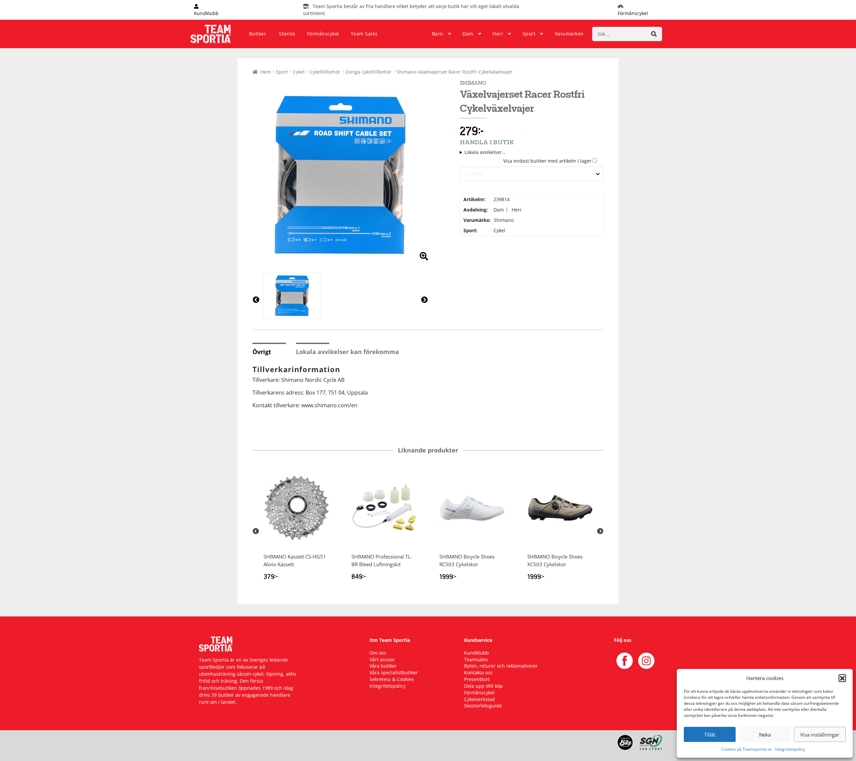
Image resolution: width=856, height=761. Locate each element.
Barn (437, 33)
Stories (287, 33)
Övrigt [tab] (261, 352)
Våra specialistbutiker (393, 672)
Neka (765, 734)
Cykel (299, 72)
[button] (842, 678)
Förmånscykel (323, 33)
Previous (255, 531)
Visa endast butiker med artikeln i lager (547, 161)
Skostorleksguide (483, 705)
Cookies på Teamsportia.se (746, 749)
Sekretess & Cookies (391, 679)
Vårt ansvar (382, 659)
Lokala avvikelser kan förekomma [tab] (347, 352)
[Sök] (654, 34)
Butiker (257, 33)
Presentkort (477, 679)
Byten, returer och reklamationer (501, 666)
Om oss (377, 653)
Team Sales (364, 33)
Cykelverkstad (479, 699)
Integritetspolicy (790, 749)
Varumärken (569, 33)
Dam (467, 33)
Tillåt (709, 734)
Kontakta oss (478, 672)
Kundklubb (476, 653)
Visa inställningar (819, 734)
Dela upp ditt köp (483, 686)
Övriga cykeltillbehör (368, 72)
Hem (265, 72)
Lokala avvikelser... (485, 152)
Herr (498, 33)
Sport (529, 33)
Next (600, 531)
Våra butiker (383, 666)
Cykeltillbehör (325, 72)
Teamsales (476, 659)
